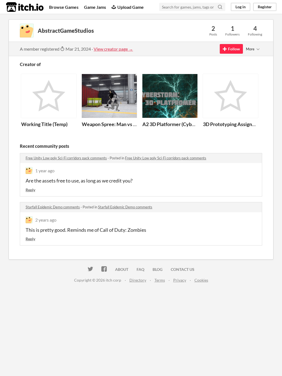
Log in (240, 6)
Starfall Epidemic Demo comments (53, 207)
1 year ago (45, 170)
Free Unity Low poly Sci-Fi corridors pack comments (66, 158)
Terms (159, 280)
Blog (157, 269)
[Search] (220, 7)
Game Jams (95, 7)
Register (265, 6)
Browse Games (63, 7)
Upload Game (130, 7)
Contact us (182, 269)
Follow (234, 49)
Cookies (201, 280)
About (121, 269)
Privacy (179, 280)
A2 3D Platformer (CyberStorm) (176, 124)
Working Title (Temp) (44, 124)
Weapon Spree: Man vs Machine (117, 124)
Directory (137, 280)
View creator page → (113, 48)
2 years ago (45, 219)
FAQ (140, 269)
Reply (30, 189)
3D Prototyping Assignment (233, 124)
